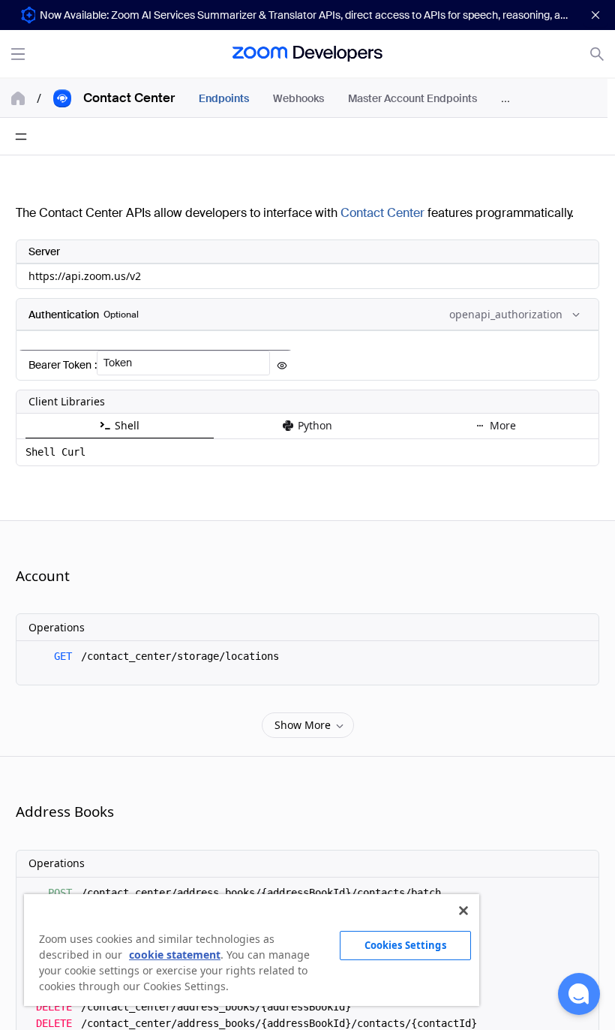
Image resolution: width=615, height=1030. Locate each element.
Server (44, 251)
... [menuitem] (505, 98)
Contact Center (382, 213)
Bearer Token (60, 365)
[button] (579, 994)
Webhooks (298, 98)
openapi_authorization (520, 318)
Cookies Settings (405, 945)
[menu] (391, 98)
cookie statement (174, 954)
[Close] (463, 910)
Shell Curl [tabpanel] (56, 452)
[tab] (120, 426)
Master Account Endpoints (412, 98)
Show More (302, 725)
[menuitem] (224, 98)
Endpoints (224, 98)
